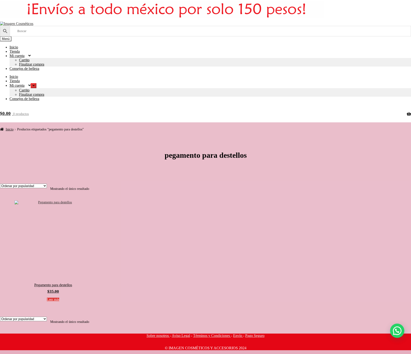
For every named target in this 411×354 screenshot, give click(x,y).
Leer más (53, 299)
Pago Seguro (254, 336)
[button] (397, 331)
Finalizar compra (31, 64)
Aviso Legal (181, 336)
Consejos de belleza (24, 69)
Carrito (24, 60)
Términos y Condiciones (212, 336)
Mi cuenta (17, 56)
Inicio (14, 47)
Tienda (15, 51)
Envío (238, 336)
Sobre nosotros (158, 336)
